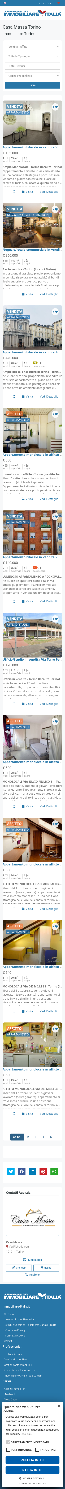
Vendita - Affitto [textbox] (17, 46)
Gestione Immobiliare (15, 1359)
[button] (7, 1441)
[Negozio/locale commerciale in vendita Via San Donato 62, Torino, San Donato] (32, 225)
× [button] (59, 1406)
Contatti (8, 1341)
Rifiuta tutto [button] (32, 1470)
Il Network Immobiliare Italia (19, 1319)
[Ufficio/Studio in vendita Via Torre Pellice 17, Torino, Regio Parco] (32, 635)
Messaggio (34, 1259)
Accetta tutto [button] (32, 1459)
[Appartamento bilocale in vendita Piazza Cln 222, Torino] (32, 327)
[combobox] (32, 46)
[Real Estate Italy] (5, 3)
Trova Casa (10, 1399)
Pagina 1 (17, 1137)
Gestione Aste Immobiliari (18, 1365)
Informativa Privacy (14, 1330)
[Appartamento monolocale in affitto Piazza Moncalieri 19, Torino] (32, 840)
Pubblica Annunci (13, 1354)
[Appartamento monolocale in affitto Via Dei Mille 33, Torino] (32, 942)
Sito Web (20, 1267)
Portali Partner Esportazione (19, 1370)
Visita (29, 192)
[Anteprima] (13, 191)
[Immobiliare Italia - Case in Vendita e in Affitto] (32, 12)
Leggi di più (26, 1434)
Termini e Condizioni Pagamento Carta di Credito (30, 1324)
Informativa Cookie (14, 1335)
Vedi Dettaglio (49, 192)
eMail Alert (9, 1394)
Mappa (47, 1267)
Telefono (34, 1274)
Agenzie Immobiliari (14, 1388)
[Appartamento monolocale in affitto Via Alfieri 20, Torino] (32, 430)
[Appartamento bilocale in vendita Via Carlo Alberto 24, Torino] (32, 123)
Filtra (32, 85)
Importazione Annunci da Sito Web (23, 1375)
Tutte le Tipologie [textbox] (19, 56)
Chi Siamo (9, 1314)
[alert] (32, 1444)
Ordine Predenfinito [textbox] (20, 75)
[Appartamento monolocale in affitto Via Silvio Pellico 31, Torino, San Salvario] (32, 737)
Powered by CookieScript (32, 1484)
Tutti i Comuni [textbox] (16, 66)
